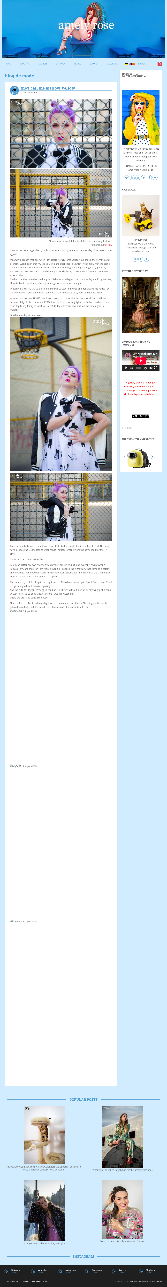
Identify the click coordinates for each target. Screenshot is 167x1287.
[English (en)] (130, 64)
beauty (93, 63)
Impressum (12, 1281)
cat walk (60, 63)
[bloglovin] (155, 177)
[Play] (126, 368)
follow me (111, 63)
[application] (140, 360)
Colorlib (136, 1281)
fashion (42, 63)
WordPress (157, 1281)
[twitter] (143, 177)
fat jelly (108, 244)
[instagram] (137, 177)
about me (25, 63)
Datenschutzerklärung (35, 1281)
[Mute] (151, 368)
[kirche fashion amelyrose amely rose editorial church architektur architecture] (140, 304)
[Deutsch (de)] (126, 64)
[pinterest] (126, 177)
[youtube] (132, 177)
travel (77, 63)
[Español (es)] (133, 64)
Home (8, 63)
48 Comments (30, 92)
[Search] (160, 64)
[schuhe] (138, 456)
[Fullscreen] (155, 368)
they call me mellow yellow (48, 88)
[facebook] (149, 177)
